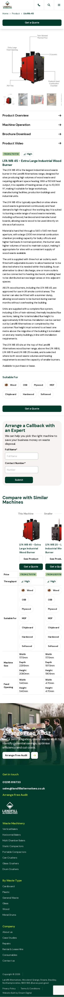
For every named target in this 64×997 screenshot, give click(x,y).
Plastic (5, 892)
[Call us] (39, 5)
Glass (5, 903)
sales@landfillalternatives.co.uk (23, 788)
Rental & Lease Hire (12, 949)
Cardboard (8, 886)
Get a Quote (32, 22)
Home (5, 13)
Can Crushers (9, 857)
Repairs (6, 943)
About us (7, 932)
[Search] (49, 5)
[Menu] (59, 5)
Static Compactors (12, 846)
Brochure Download (16, 134)
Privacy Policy (9, 988)
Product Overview (15, 115)
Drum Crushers (10, 869)
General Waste (10, 897)
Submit (19, 479)
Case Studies (9, 937)
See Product (31, 558)
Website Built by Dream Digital (17, 992)
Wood (5, 909)
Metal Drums (9, 914)
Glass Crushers (10, 863)
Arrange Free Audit (15, 795)
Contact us (8, 960)
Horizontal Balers (11, 834)
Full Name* (11, 449)
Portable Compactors (14, 852)
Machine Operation (16, 125)
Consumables (9, 955)
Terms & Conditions (30, 988)
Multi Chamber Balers (13, 840)
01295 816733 (11, 782)
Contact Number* (15, 463)
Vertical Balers (10, 829)
